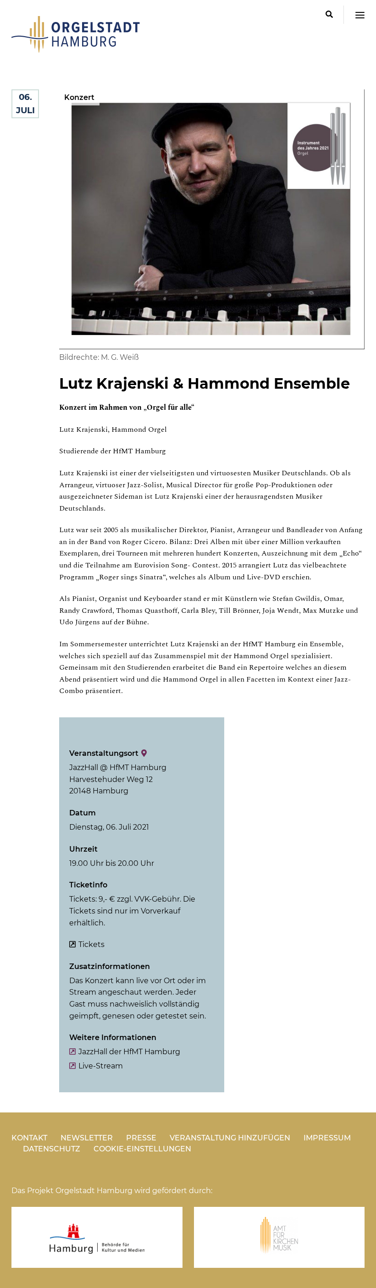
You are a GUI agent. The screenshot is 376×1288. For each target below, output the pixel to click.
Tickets (91, 944)
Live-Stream (100, 1066)
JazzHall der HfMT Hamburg (129, 1051)
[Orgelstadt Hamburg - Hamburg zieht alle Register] (75, 49)
